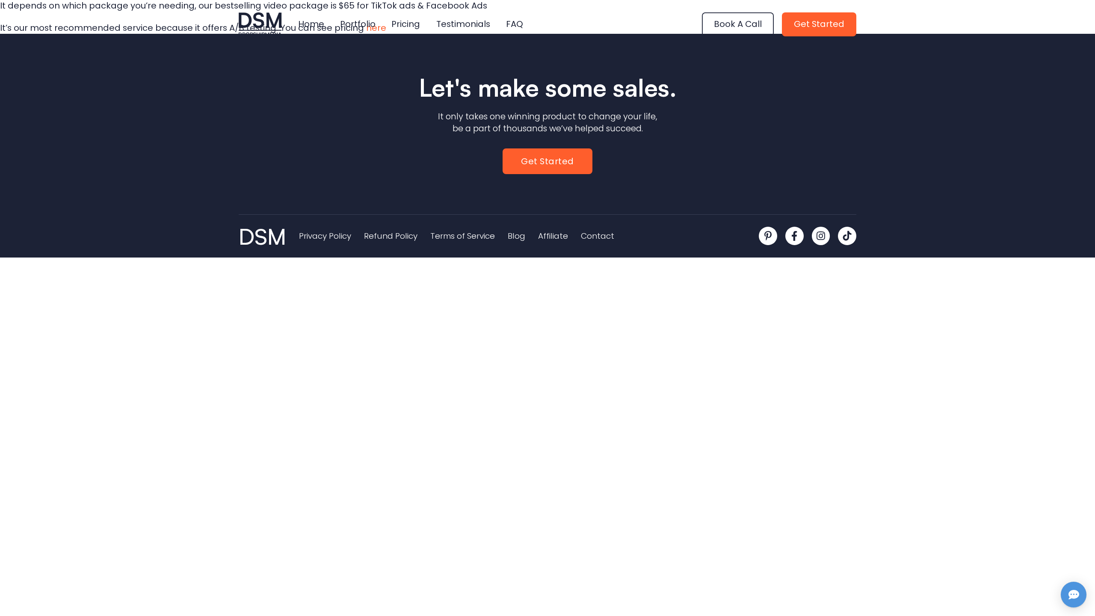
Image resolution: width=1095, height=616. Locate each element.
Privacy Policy (325, 236)
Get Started (819, 24)
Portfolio (358, 24)
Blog (516, 236)
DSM (262, 236)
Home (311, 24)
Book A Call (738, 24)
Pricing (405, 24)
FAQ (514, 24)
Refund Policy (390, 236)
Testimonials (463, 24)
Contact (597, 236)
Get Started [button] (547, 161)
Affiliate (553, 236)
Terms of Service (462, 236)
